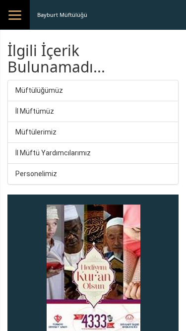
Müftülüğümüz (39, 90)
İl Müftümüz (34, 111)
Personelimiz (36, 174)
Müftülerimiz (36, 132)
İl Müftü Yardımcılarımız (53, 153)
